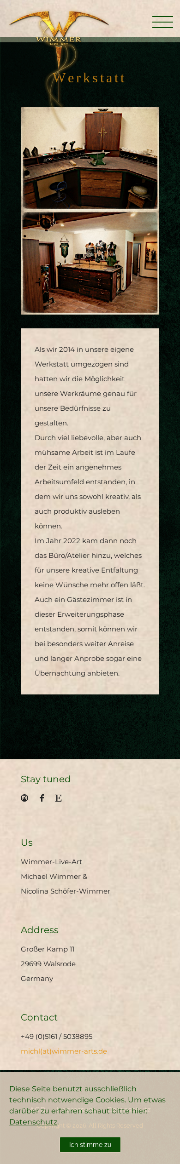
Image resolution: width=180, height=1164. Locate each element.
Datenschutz (33, 1122)
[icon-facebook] (44, 798)
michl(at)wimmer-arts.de (64, 1051)
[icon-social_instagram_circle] (27, 798)
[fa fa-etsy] (58, 798)
